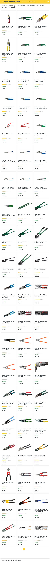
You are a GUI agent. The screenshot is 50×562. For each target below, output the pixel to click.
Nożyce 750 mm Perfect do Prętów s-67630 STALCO (41, 268)
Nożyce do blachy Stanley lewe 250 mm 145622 (8, 27)
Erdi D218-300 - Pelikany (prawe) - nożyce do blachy (41, 161)
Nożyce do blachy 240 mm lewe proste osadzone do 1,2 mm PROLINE (8, 296)
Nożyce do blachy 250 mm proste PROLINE (8, 322)
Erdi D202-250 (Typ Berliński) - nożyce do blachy (8, 161)
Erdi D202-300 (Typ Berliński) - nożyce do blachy (25, 161)
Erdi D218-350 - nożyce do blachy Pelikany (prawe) (24, 188)
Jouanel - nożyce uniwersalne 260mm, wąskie (41, 188)
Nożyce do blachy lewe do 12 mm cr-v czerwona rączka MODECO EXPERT (25, 403)
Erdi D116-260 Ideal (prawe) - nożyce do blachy (24, 54)
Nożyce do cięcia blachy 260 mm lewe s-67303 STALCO (25, 456)
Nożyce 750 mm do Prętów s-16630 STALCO (24, 268)
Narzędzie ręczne (31, 5)
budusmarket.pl (4, 5)
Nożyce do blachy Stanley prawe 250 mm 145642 (24, 27)
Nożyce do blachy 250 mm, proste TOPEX (8, 349)
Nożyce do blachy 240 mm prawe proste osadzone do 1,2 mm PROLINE (24, 296)
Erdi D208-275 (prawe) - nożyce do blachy (23, 81)
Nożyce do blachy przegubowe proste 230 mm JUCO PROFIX (8, 457)
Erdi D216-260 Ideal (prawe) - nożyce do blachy (8, 107)
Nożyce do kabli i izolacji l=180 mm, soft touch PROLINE (40, 484)
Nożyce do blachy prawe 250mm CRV (7, 429)
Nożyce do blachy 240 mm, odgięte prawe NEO (41, 295)
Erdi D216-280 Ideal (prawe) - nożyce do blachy (24, 107)
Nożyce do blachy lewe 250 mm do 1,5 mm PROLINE (8, 403)
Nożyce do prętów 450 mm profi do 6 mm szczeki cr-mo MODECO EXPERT (41, 510)
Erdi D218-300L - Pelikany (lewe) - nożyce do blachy (8, 188)
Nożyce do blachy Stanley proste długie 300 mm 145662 (8, 54)
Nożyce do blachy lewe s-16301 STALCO (40, 403)
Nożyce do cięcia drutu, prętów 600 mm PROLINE (40, 456)
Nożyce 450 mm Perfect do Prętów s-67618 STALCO (8, 268)
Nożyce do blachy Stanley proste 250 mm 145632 (41, 27)
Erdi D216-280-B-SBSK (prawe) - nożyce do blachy (41, 107)
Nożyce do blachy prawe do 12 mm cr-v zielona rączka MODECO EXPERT (24, 430)
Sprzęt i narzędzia (22, 5)
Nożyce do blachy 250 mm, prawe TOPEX (41, 322)
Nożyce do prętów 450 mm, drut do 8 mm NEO (24, 537)
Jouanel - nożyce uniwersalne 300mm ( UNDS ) (8, 215)
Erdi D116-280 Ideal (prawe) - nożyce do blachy (41, 54)
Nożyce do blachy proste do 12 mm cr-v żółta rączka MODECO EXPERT (41, 430)
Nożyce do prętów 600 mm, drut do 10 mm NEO (41, 537)
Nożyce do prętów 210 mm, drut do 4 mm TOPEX (8, 510)
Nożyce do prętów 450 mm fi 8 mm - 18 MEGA (8, 537)
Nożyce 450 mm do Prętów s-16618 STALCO (41, 242)
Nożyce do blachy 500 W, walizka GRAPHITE (40, 376)
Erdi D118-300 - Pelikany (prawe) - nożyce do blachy (41, 134)
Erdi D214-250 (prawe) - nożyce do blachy (40, 81)
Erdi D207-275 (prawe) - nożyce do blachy (7, 81)
